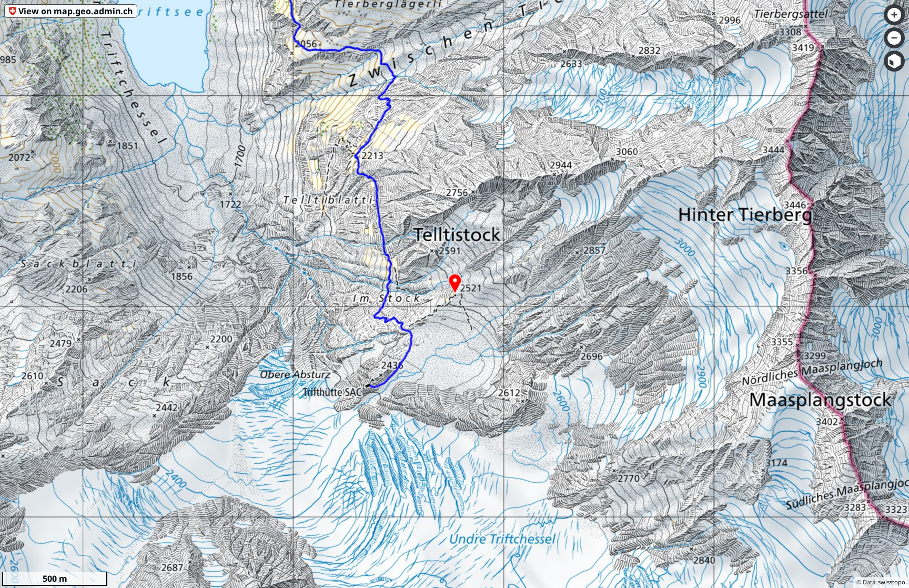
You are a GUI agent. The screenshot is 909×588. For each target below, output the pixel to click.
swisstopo (891, 582)
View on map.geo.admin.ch (75, 11)
